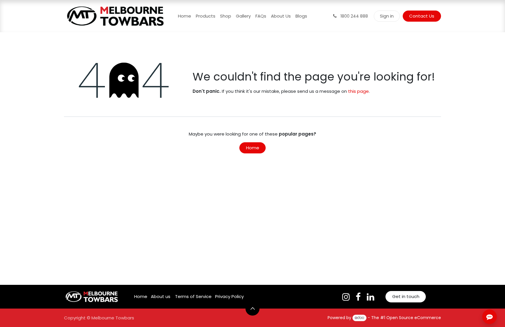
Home (252, 148)
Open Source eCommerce (413, 318)
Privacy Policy (229, 296)
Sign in (387, 16)
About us (160, 296)
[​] (346, 297)
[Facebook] (358, 297)
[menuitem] (184, 16)
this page (358, 91)
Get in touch (405, 296)
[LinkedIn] (370, 297)
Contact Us (421, 16)
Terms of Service (193, 296)
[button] (252, 309)
